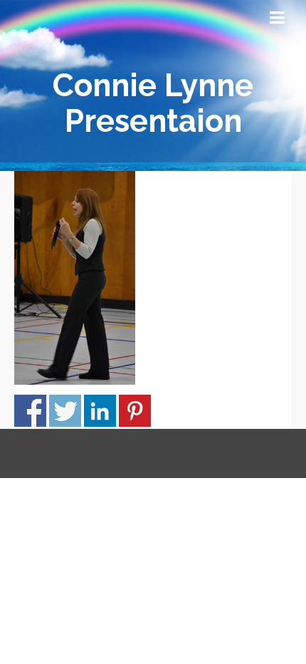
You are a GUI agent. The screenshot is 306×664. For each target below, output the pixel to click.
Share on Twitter (65, 411)
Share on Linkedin (100, 411)
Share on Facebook (30, 411)
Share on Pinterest (135, 411)
